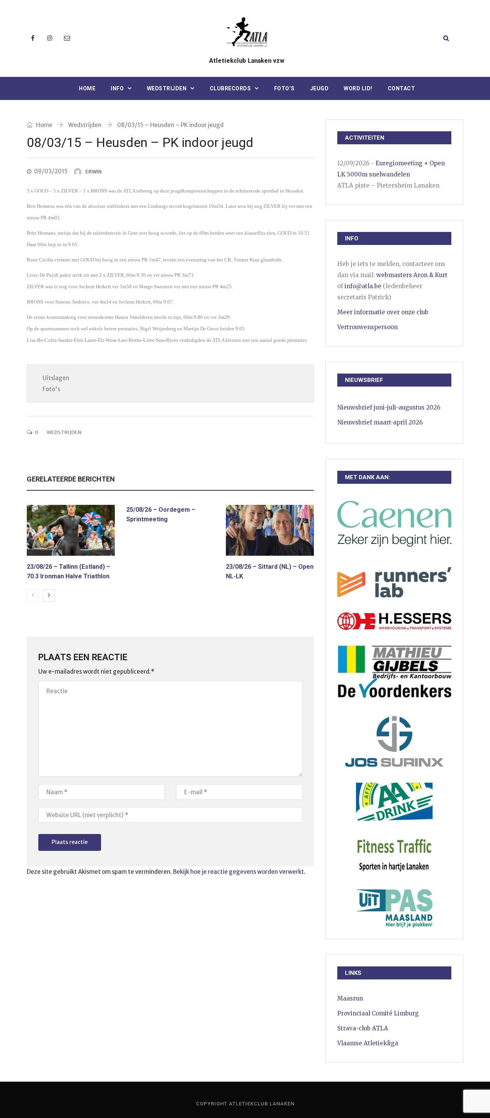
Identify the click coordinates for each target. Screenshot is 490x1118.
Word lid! (358, 88)
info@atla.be (363, 286)
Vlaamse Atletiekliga (367, 1043)
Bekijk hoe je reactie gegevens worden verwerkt (238, 871)
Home (87, 88)
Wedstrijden (167, 88)
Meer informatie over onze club (382, 312)
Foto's (51, 389)
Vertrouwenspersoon (367, 327)
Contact (401, 88)
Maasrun (350, 998)
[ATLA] (246, 33)
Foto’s (284, 88)
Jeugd (319, 88)
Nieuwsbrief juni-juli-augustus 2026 (388, 407)
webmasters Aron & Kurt (412, 275)
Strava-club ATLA (362, 1028)
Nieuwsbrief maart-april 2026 (380, 422)
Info (117, 88)
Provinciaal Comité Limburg (378, 1013)
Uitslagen (55, 378)
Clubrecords (230, 88)
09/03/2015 (51, 171)
